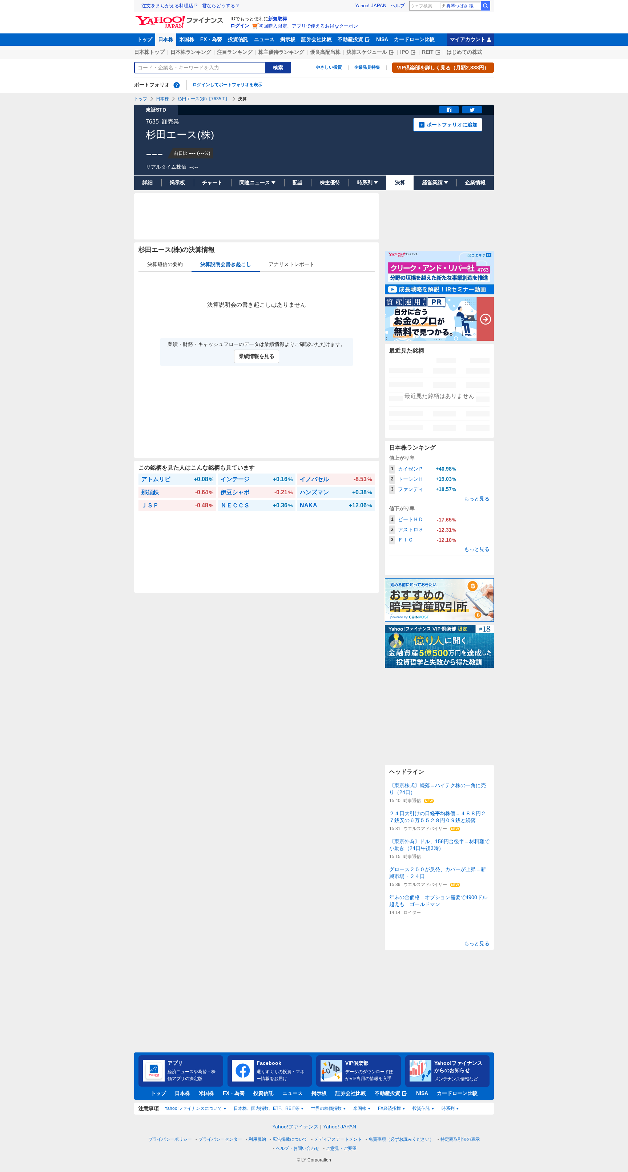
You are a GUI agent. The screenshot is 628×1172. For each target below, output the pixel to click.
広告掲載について (290, 1139)
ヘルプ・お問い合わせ (297, 1148)
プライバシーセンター (220, 1139)
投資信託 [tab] (421, 1108)
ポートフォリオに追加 (452, 125)
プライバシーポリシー (170, 1139)
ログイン (239, 25)
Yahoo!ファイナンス (295, 1126)
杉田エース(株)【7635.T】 (203, 98)
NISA (382, 39)
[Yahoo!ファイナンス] (180, 18)
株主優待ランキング (281, 52)
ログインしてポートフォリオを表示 (227, 84)
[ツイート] (472, 109)
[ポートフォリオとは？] (177, 85)
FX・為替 (211, 39)
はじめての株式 (464, 52)
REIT (428, 52)
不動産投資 (350, 39)
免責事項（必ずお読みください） (401, 1139)
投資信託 (238, 39)
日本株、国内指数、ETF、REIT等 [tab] (266, 1108)
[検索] (485, 6)
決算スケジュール (366, 52)
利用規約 (257, 1139)
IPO (404, 52)
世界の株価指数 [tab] (326, 1108)
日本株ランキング (190, 52)
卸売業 (170, 121)
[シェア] (449, 109)
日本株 (165, 39)
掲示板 (287, 39)
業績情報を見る (256, 356)
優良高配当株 (325, 52)
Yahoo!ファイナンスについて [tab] (193, 1108)
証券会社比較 (316, 39)
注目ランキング (235, 52)
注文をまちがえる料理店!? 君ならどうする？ (190, 5)
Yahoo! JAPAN (370, 5)
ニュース (264, 39)
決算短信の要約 (165, 264)
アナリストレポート (291, 264)
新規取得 (277, 18)
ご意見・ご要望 (341, 1148)
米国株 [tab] (359, 1108)
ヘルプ (398, 5)
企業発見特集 (367, 67)
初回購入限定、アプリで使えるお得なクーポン (308, 26)
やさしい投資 (329, 67)
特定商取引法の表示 (460, 1139)
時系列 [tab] (448, 1108)
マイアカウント (468, 39)
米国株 (186, 39)
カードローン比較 (414, 39)
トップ (144, 39)
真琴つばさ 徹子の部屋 (463, 5)
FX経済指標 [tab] (389, 1108)
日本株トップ (149, 52)
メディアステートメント (338, 1139)
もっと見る (477, 499)
